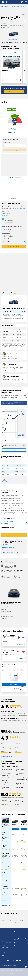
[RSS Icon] (14, 960)
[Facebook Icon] (8, 960)
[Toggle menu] (26, 2)
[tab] (4, 42)
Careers (16, 931)
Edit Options (3, 23)
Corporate (16, 934)
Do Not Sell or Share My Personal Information (7, 941)
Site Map (16, 945)
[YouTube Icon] (20, 960)
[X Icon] (11, 960)
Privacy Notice (5, 938)
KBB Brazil (16, 949)
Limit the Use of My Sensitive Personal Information (6, 947)
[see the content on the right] (25, 42)
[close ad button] (26, 967)
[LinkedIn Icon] (17, 960)
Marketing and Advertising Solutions (20, 938)
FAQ (2, 931)
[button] (14, 640)
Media (15, 942)
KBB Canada (17, 952)
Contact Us (4, 934)
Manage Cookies (5, 952)
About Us (4, 955)
